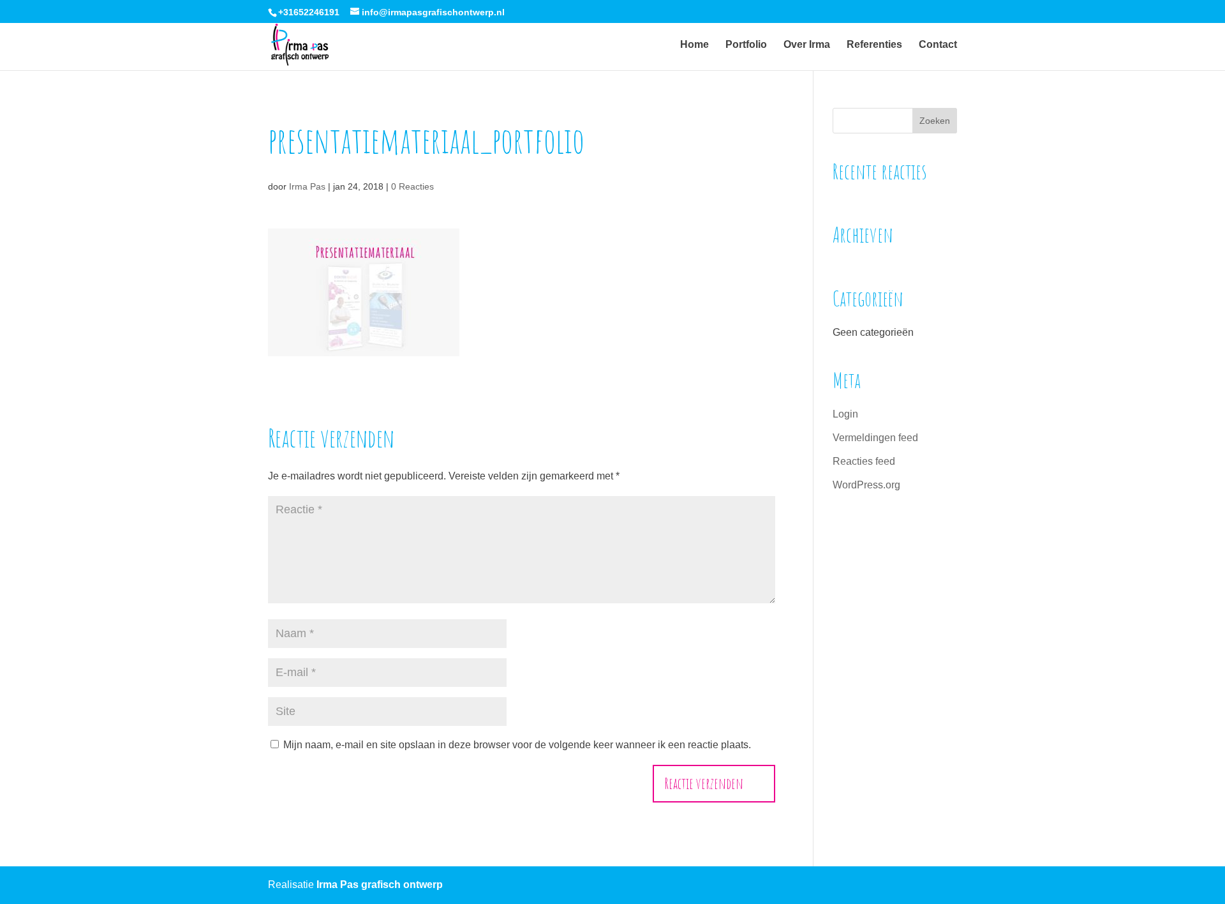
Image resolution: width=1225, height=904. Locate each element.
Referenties (874, 45)
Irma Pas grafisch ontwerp (379, 884)
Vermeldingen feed (875, 437)
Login (845, 414)
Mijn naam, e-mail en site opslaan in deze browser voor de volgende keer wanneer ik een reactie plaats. (517, 744)
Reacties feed (864, 461)
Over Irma (806, 45)
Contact (938, 45)
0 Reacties (412, 186)
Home (694, 45)
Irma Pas (307, 186)
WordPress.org (866, 484)
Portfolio (746, 45)
